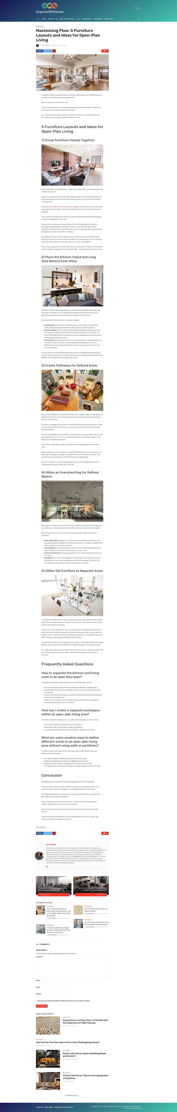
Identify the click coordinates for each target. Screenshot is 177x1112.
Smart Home (109, 19)
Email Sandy (49, 1107)
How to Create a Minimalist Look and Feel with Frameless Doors (96, 923)
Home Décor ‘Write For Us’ (64, 1107)
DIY (56, 19)
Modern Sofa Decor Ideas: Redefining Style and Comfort (84, 1054)
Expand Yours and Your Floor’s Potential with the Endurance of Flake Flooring (85, 1021)
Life (78, 19)
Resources (98, 19)
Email (38, 987)
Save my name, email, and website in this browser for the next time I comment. (63, 1001)
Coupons (50, 19)
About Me (40, 1107)
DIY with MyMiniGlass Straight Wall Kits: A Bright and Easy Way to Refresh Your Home (58, 930)
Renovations (87, 19)
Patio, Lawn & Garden (66, 19)
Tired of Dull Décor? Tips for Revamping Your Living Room (85, 1076)
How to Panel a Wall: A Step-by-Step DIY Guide (96, 910)
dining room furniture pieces (61, 207)
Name (38, 980)
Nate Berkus (46, 45)
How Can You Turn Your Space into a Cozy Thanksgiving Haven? (68, 1042)
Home (44, 19)
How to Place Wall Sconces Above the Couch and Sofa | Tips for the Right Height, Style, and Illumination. (59, 912)
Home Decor (39, 26)
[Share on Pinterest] (54, 51)
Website (38, 994)
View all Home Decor (71, 1095)
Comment (39, 957)
